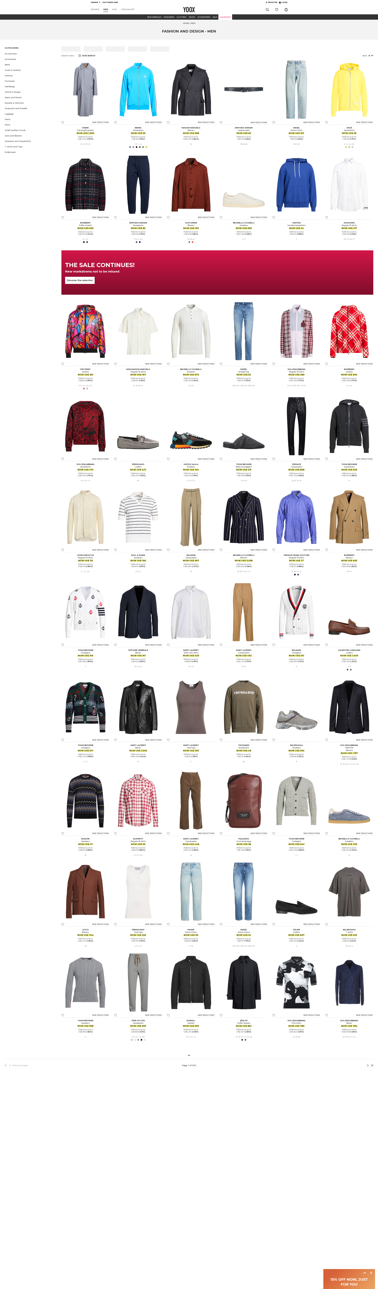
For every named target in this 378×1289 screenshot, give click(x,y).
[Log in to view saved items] (277, 10)
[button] (31, 54)
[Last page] (371, 1065)
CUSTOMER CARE (110, 2)
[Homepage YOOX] (189, 9)
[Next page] (358, 1065)
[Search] (267, 10)
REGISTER (272, 2)
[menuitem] (95, 9)
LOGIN (283, 3)
